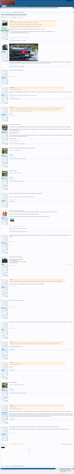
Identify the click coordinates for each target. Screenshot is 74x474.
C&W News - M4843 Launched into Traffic (16, 384)
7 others (23, 231)
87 (11, 17)
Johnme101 (11, 98)
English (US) (3, 468)
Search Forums (4, 7)
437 (7, 332)
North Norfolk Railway (15, 211)
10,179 (7, 221)
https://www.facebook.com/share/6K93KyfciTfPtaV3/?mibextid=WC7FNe (22, 196)
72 (7, 140)
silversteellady (14, 40)
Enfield (7, 224)
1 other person (22, 40)
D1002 (3, 217)
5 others (20, 181)
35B (2, 242)
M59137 (3, 155)
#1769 (72, 199)
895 (7, 80)
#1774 (72, 306)
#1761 (72, 38)
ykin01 (10, 40)
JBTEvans (13, 143)
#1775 (72, 328)
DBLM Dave (4, 51)
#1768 (72, 179)
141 (7, 290)
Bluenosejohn (13, 158)
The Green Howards (18, 231)
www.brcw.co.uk (11, 155)
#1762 (72, 64)
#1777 (72, 368)
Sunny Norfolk (6, 272)
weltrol (17, 181)
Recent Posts (9, 7)
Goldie (10, 66)
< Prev (7, 17)
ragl (17, 66)
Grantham (6, 249)
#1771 (72, 241)
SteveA (17, 40)
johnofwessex (4, 131)
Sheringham (6, 163)
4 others (21, 143)
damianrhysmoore (14, 66)
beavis (10, 143)
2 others (21, 66)
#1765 (72, 115)
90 (15, 17)
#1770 (72, 229)
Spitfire (11, 201)
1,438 (7, 158)
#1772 (72, 265)
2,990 (7, 416)
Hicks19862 (4, 77)
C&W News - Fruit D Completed (15, 150)
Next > (22, 17)
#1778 (72, 391)
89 (14, 17)
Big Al (10, 38)
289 (7, 267)
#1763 (72, 76)
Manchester (6, 83)
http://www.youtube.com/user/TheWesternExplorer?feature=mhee (18, 228)
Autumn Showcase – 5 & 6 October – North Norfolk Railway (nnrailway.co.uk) (22, 95)
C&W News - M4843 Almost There (15, 173)
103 (19, 17)
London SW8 (6, 419)
